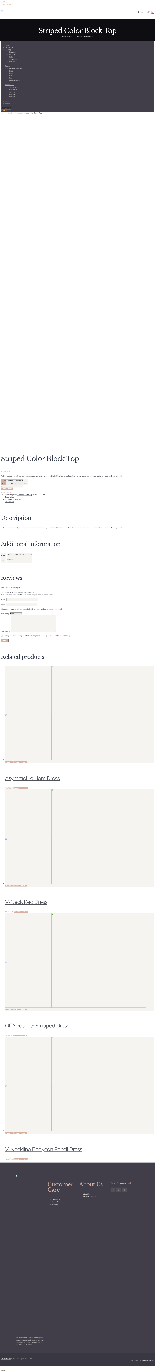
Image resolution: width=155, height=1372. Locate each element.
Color (3, 481)
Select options (21, 788)
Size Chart (55, 1204)
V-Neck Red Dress (26, 902)
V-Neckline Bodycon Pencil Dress (43, 1149)
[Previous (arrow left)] (2, 1370)
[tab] (79, 497)
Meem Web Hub (148, 1360)
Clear (25, 483)
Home (64, 36)
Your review (6, 631)
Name (3, 599)
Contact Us (56, 1200)
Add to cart (7, 489)
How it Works (57, 1202)
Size (3, 483)
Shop (70, 36)
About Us (86, 1194)
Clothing (10, 113)
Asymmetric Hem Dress (32, 778)
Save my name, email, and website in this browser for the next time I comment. (32, 609)
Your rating (5, 614)
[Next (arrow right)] (4, 1370)
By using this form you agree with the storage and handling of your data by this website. (36, 636)
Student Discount (89, 1197)
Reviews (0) (9, 502)
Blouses (18, 113)
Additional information (13, 499)
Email (3, 604)
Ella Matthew (6, 1359)
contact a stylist (7, 4)
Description (9, 497)
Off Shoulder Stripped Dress (37, 1025)
